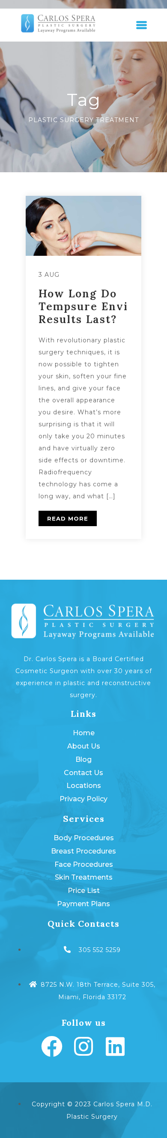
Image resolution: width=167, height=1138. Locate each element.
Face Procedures (83, 864)
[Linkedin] (115, 1046)
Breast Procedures (83, 851)
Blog (83, 759)
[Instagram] (83, 1046)
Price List (84, 890)
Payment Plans (83, 904)
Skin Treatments (84, 877)
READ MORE (67, 518)
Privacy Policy (83, 799)
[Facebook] (52, 1046)
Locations (83, 786)
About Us (83, 746)
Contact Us (83, 773)
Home (84, 733)
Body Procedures (84, 838)
